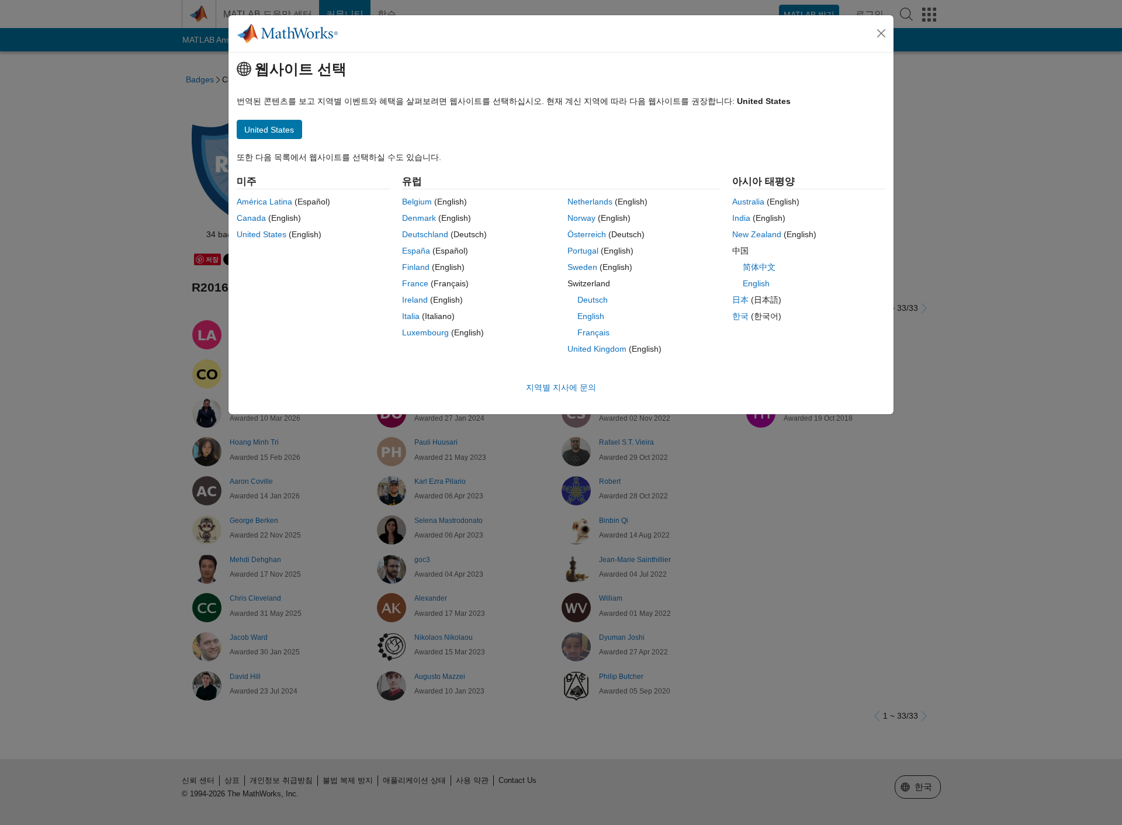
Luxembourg (425, 332)
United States (261, 234)
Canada (251, 218)
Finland (416, 267)
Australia (748, 201)
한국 (740, 316)
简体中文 (759, 267)
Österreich (586, 234)
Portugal (582, 250)
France (415, 283)
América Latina (264, 201)
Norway (581, 218)
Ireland (415, 299)
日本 (740, 299)
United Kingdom (596, 348)
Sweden (582, 267)
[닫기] (881, 33)
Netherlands (589, 201)
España (416, 250)
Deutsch (592, 299)
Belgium (417, 201)
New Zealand (756, 234)
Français (593, 332)
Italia (411, 316)
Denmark (419, 218)
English (590, 316)
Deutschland (425, 234)
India (741, 218)
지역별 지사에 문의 (561, 387)
